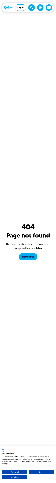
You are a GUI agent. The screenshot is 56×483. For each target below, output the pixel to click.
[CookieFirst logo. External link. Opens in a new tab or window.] (3, 450)
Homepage (28, 256)
